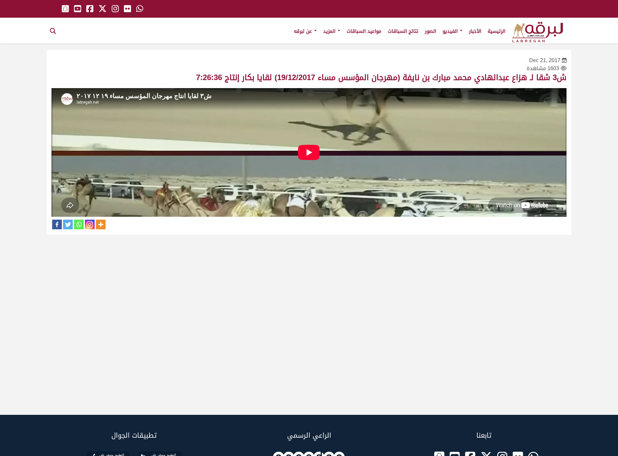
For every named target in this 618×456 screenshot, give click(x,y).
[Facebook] (57, 224)
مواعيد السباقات (364, 31)
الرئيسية (496, 31)
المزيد (330, 31)
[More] (101, 224)
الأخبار (475, 31)
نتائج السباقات (403, 31)
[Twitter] (68, 224)
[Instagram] (90, 224)
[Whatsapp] (79, 224)
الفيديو (451, 31)
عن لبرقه (304, 31)
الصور (430, 31)
